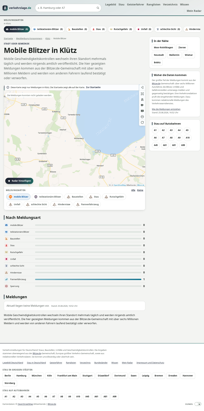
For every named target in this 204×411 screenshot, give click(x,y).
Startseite (8, 38)
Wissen (184, 4)
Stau (121, 4)
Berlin (8, 375)
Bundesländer (101, 362)
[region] (74, 136)
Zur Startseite (93, 87)
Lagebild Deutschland (13, 362)
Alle (133, 190)
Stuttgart (87, 375)
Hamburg (21, 375)
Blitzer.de (140, 185)
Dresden (172, 375)
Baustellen (79, 29)
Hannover (188, 375)
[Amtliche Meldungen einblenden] (142, 111)
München (37, 375)
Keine (140, 190)
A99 (183, 145)
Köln (49, 375)
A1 (155, 130)
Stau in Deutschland (36, 362)
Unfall (146, 29)
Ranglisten (153, 4)
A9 (179, 137)
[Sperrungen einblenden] (142, 117)
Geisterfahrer (135, 4)
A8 (171, 137)
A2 (163, 130)
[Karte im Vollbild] (142, 94)
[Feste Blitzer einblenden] (142, 105)
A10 (187, 137)
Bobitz (157, 62)
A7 (163, 137)
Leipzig (145, 375)
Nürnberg (10, 383)
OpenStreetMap (120, 185)
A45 (156, 145)
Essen (134, 375)
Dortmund (119, 375)
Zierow (182, 47)
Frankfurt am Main (67, 375)
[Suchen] (98, 8)
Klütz (47, 38)
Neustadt (159, 55)
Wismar (189, 55)
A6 (155, 137)
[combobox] (68, 8)
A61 (165, 145)
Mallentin (174, 55)
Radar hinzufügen (21, 180)
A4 (179, 130)
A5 (187, 130)
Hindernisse (64, 204)
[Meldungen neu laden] (142, 122)
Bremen (159, 375)
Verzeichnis (170, 4)
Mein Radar (194, 11)
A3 (171, 130)
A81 (174, 145)
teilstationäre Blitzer (50, 29)
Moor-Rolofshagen (163, 47)
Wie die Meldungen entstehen (166, 109)
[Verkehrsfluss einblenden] (142, 99)
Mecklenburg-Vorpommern (29, 38)
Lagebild (110, 4)
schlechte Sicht (170, 29)
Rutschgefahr (123, 29)
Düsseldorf (103, 375)
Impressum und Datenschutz (150, 362)
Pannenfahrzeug (90, 204)
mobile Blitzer (21, 196)
